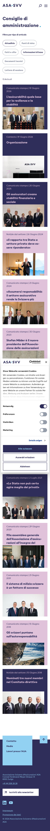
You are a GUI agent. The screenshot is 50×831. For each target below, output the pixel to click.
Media (9, 746)
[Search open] (41, 5)
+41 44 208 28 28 (10, 783)
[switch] (43, 414)
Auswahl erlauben (25, 457)
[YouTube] (11, 803)
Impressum (8, 810)
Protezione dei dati (12, 814)
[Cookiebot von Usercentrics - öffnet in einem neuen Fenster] (30, 362)
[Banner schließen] (46, 362)
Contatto (11, 741)
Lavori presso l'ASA (16, 751)
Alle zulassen (25, 448)
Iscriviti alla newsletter (21, 792)
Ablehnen (25, 466)
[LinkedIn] (4, 803)
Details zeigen (35, 440)
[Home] (9, 5)
